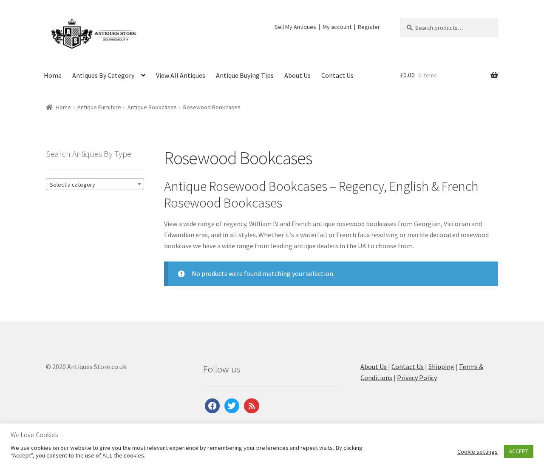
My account (337, 27)
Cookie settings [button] (477, 451)
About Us (297, 75)
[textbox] (95, 184)
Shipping (441, 366)
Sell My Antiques (295, 27)
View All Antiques (180, 75)
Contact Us (337, 75)
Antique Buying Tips (245, 75)
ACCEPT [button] (518, 451)
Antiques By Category (103, 75)
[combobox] (95, 184)
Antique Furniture (99, 107)
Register (369, 27)
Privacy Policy (417, 377)
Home (53, 75)
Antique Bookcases (152, 107)
